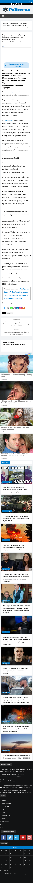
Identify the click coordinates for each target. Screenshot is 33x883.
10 (11, 857)
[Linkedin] (17, 306)
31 (11, 867)
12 (20, 857)
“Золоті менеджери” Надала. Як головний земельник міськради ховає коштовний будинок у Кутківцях (15, 489)
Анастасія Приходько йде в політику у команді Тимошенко (16, 333)
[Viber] (14, 306)
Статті (3, 809)
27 (25, 864)
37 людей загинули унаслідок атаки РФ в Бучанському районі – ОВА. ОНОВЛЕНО (16, 757)
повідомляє (9, 120)
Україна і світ (6, 540)
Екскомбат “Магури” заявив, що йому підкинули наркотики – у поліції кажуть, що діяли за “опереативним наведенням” (16, 699)
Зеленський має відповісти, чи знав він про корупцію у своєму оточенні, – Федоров (15, 670)
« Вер (1, 870)
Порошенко (10, 313)
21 (29, 861)
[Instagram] (20, 306)
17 (11, 861)
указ (13, 92)
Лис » (6, 870)
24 (11, 864)
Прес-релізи (5, 825)
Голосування (5, 821)
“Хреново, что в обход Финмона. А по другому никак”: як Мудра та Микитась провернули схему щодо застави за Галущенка (16, 577)
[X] (8, 306)
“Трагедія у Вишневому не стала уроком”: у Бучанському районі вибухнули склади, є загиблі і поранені (15, 547)
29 (1, 867)
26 (20, 864)
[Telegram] (5, 306)
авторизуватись (7, 347)
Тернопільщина (7, 482)
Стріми (4, 818)
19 (20, 861)
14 (29, 857)
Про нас (4, 828)
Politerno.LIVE (6, 815)
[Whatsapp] (11, 306)
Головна (4, 800)
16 (6, 861)
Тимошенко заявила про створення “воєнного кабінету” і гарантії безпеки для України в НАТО (16, 324)
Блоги (3, 812)
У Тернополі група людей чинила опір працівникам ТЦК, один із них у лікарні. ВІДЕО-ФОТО (16, 518)
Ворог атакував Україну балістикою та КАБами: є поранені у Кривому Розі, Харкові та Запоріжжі (16, 728)
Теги (4, 313)
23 (6, 864)
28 (29, 864)
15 (1, 861)
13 (25, 857)
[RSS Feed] (23, 306)
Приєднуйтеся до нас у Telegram (17, 65)
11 (15, 857)
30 (6, 867)
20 (25, 861)
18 (15, 861)
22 (1, 864)
